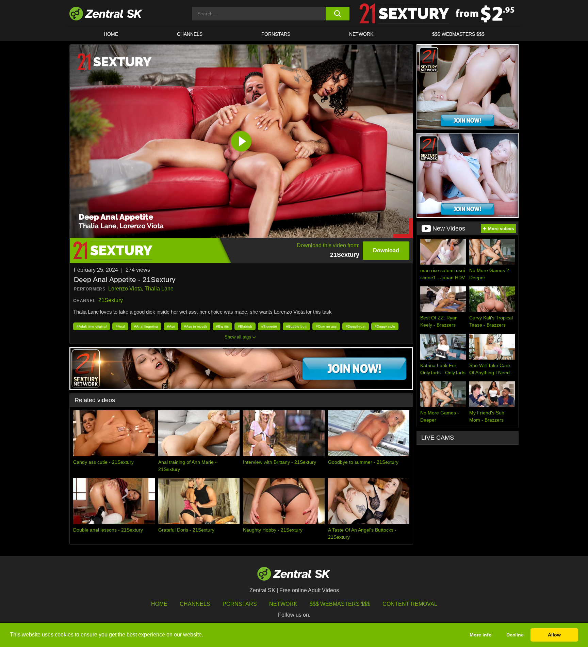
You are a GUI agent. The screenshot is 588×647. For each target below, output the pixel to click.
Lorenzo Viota (125, 288)
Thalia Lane (159, 288)
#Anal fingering (146, 326)
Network (361, 34)
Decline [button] (515, 634)
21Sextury (110, 300)
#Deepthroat (355, 326)
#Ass (171, 326)
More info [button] (481, 634)
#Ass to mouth (195, 326)
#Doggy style (385, 326)
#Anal (120, 326)
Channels (189, 34)
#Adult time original (92, 326)
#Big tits (222, 326)
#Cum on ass (326, 326)
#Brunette (269, 326)
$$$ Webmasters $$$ (458, 34)
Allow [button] (554, 634)
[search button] (337, 13)
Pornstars (275, 34)
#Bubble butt (296, 326)
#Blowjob (245, 326)
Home (111, 34)
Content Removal (409, 604)
